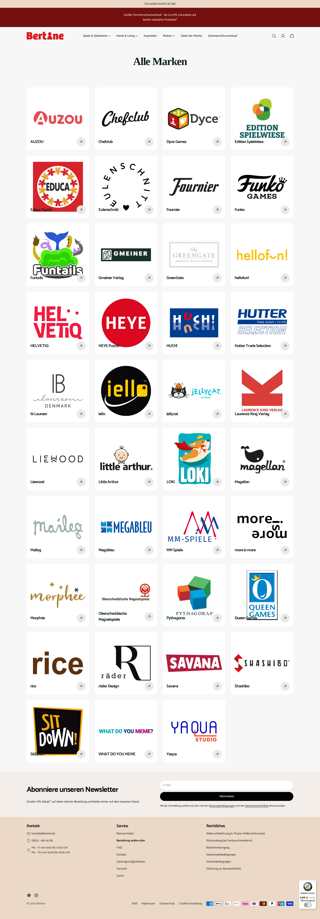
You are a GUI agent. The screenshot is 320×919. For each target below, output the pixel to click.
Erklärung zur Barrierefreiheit (223, 868)
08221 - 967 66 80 (42, 840)
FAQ (119, 847)
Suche (120, 875)
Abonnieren (226, 796)
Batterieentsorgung (217, 847)
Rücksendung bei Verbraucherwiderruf (229, 840)
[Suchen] (274, 36)
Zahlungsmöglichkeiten (130, 861)
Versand (121, 868)
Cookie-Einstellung (190, 903)
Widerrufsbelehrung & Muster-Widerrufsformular (235, 833)
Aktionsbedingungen (218, 861)
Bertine (41, 903)
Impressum (148, 903)
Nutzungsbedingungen (222, 806)
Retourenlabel (125, 833)
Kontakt (121, 854)
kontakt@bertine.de (43, 833)
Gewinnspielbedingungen (221, 854)
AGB (134, 903)
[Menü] (314, 882)
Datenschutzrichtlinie (257, 806)
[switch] (307, 905)
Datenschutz (167, 903)
